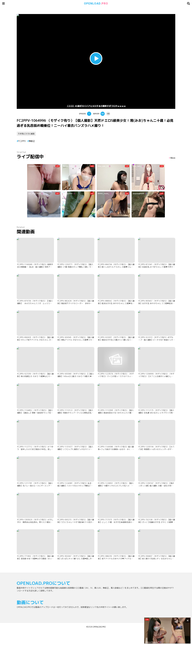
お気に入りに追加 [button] (27, 133)
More (172, 158)
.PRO (96, 3)
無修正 (32, 141)
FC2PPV (22, 141)
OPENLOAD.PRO (99, 627)
